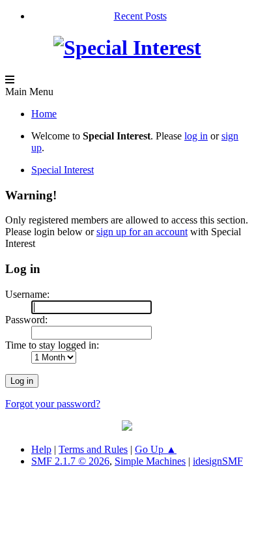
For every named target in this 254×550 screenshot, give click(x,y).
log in (196, 135)
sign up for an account (142, 231)
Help (41, 449)
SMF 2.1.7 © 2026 (70, 461)
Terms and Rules (93, 449)
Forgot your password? (52, 403)
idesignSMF (218, 461)
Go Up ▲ (155, 449)
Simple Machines (150, 461)
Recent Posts (140, 16)
